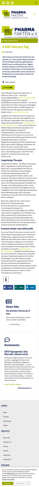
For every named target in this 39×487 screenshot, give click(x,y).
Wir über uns (7, 442)
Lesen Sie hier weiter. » (13, 384)
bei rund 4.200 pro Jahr (20, 112)
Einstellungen (11, 473)
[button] (8, 287)
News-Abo (6, 438)
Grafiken (6, 417)
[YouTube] (3, 3)
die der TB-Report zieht (27, 98)
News (5, 412)
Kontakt (5, 451)
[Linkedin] (12, 3)
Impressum (6, 455)
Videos (5, 425)
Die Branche (7, 421)
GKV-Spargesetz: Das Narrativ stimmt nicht (16, 353)
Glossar (5, 446)
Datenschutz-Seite (8, 479)
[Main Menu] (34, 14)
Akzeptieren (7, 483)
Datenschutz (7, 459)
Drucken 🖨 (8, 87)
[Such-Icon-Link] (36, 2)
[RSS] (8, 3)
